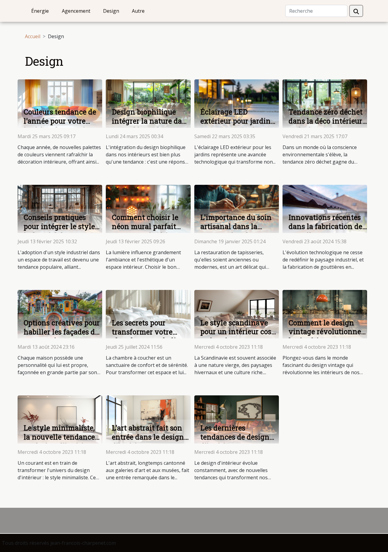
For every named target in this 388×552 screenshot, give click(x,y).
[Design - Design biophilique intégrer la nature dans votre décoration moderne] (148, 103)
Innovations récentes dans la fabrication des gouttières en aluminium (327, 231)
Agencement (76, 11)
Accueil (32, 36)
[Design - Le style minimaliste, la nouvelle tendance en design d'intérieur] (60, 419)
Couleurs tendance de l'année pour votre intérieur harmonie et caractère (60, 125)
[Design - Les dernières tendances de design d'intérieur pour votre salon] (236, 419)
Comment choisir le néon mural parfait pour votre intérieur (145, 226)
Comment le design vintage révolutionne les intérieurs (325, 331)
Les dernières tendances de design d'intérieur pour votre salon (236, 441)
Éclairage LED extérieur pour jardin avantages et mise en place (236, 125)
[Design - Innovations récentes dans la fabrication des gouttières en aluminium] (325, 208)
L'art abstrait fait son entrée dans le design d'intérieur (148, 437)
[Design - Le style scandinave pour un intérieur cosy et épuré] (236, 313)
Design (111, 11)
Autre (138, 11)
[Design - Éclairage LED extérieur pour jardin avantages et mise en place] (236, 103)
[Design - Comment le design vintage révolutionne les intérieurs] (325, 313)
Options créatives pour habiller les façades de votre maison (62, 331)
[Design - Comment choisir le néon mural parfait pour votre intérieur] (148, 208)
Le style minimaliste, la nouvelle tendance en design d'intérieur (59, 437)
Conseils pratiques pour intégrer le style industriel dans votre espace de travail (59, 231)
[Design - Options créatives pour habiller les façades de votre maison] (60, 313)
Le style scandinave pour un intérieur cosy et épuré (238, 331)
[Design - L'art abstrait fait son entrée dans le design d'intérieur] (148, 419)
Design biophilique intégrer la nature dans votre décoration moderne (151, 125)
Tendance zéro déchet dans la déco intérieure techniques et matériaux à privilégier (328, 125)
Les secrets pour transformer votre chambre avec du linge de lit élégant (150, 336)
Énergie (40, 11)
